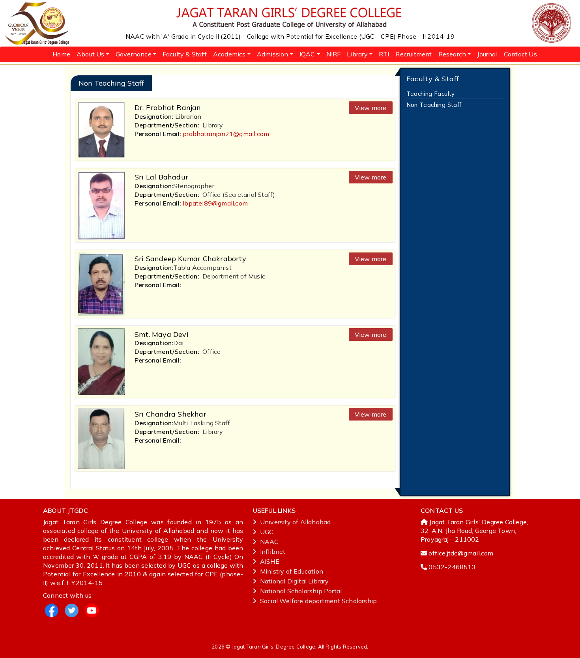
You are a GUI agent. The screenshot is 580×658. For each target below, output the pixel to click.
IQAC (307, 54)
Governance (134, 54)
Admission (272, 54)
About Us (91, 54)
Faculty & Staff (185, 54)
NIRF (333, 54)
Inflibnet (273, 551)
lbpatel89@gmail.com (215, 203)
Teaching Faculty (430, 93)
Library (357, 54)
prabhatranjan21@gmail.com (226, 134)
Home (61, 54)
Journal (487, 54)
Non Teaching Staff (434, 104)
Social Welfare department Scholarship (318, 601)
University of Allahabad (295, 522)
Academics (229, 54)
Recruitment (413, 54)
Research (452, 54)
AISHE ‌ (270, 561)
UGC (267, 532)
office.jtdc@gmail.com (460, 553)
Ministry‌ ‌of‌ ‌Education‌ (291, 571)
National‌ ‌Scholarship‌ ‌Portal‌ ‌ (302, 591)
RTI (384, 54)
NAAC (269, 542)
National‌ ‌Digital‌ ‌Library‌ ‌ (295, 581)
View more (371, 108)
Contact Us (520, 54)
